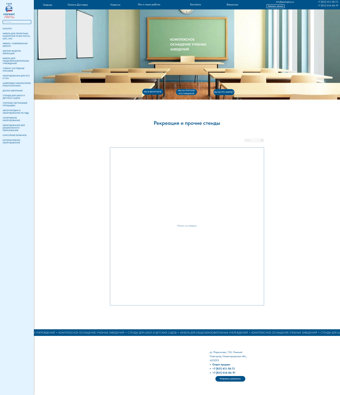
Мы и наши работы (149, 4)
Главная (47, 4)
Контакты (195, 4)
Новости (115, 4)
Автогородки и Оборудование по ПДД (16, 111)
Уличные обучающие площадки (15, 104)
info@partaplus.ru (285, 1)
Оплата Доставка (78, 4)
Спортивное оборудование (11, 119)
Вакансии (232, 4)
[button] (276, 6)
